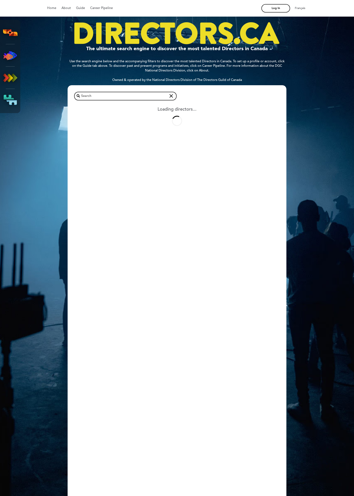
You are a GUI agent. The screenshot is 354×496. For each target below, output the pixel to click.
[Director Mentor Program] (10, 55)
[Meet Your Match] (10, 100)
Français (300, 8)
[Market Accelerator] (10, 77)
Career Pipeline (101, 8)
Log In (276, 8)
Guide (80, 8)
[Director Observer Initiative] (10, 33)
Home (51, 8)
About (66, 8)
